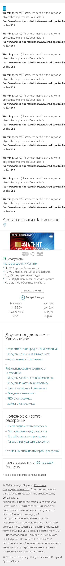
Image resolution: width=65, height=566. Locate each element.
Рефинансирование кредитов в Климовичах (25, 371)
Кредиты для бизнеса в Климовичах (30, 378)
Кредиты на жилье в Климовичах (28, 354)
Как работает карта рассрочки (27, 436)
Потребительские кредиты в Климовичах (31, 349)
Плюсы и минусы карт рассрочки (28, 441)
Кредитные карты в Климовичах (27, 383)
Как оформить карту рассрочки (27, 431)
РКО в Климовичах (19, 398)
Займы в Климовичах (21, 404)
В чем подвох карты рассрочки (27, 426)
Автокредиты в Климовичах (25, 359)
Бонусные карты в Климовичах (27, 388)
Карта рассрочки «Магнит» (20, 263)
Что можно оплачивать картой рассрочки (32, 451)
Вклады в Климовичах (21, 393)
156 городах (44, 462)
